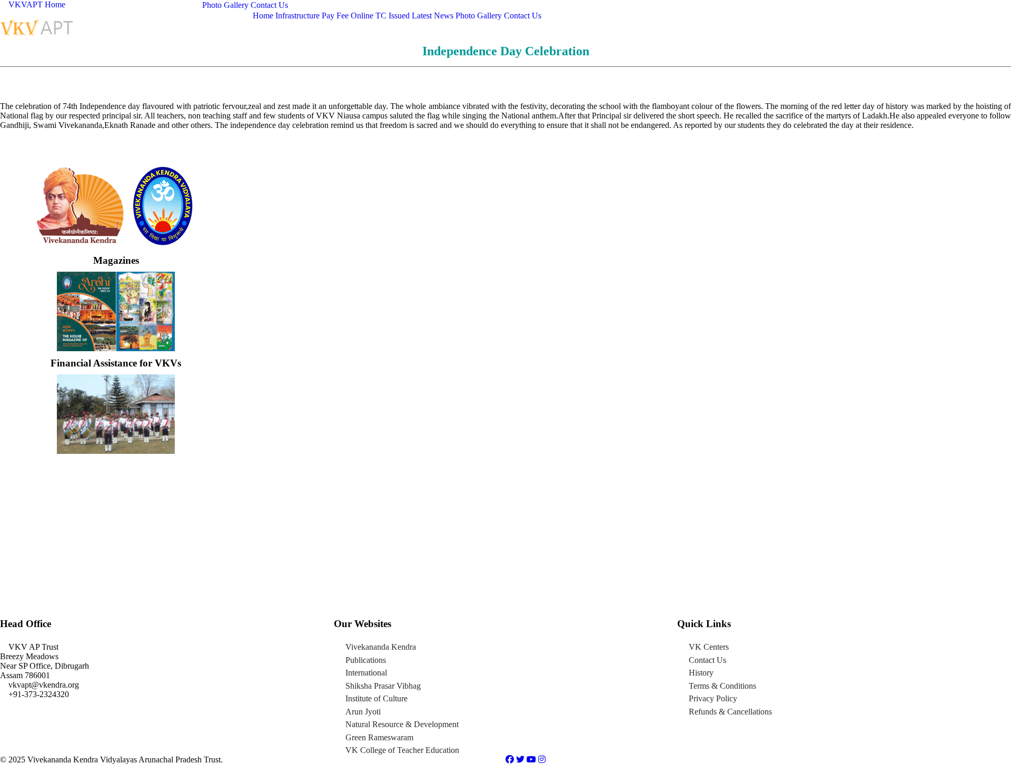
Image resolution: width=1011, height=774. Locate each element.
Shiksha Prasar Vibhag (383, 685)
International (366, 672)
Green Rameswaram (379, 737)
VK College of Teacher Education (402, 750)
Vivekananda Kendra (380, 646)
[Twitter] (521, 759)
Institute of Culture (376, 698)
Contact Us (707, 660)
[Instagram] (542, 759)
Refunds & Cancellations (730, 711)
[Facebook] (511, 759)
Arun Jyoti (363, 711)
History (701, 672)
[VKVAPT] (39, 26)
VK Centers (709, 646)
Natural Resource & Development (402, 724)
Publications (365, 660)
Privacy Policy (713, 698)
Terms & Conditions (722, 685)
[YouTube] (532, 759)
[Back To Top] (3, 769)
